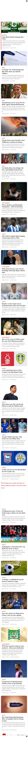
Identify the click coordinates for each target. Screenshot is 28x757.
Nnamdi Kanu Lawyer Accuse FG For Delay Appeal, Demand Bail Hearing (13, 103)
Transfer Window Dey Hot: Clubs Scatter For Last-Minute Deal (12, 438)
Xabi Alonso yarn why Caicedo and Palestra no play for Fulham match (12, 405)
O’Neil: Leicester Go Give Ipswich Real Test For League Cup (14, 470)
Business (4, 35)
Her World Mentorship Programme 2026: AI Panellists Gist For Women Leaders (13, 719)
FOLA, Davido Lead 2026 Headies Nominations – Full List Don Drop (12, 206)
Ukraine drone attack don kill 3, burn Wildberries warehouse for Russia (13, 141)
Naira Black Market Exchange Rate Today (13, 38)
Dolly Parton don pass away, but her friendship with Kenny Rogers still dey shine (13, 270)
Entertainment (6, 203)
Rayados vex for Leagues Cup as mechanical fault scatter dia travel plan (13, 305)
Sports (4, 234)
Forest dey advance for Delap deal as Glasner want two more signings (13, 614)
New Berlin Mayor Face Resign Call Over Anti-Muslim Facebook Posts (12, 169)
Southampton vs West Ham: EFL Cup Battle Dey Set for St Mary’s (13, 548)
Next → (23, 735)
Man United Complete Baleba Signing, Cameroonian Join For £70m (13, 237)
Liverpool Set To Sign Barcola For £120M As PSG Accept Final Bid (12, 682)
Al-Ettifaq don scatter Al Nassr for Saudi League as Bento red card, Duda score (13, 513)
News (3, 67)
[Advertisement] (14, 11)
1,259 (18, 735)
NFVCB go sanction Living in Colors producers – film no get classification (13, 647)
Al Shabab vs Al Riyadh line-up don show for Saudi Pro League (13, 580)
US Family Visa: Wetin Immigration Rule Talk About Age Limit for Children (13, 71)
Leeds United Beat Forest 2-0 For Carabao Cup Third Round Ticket (12, 371)
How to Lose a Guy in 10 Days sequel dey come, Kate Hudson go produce (13, 340)
